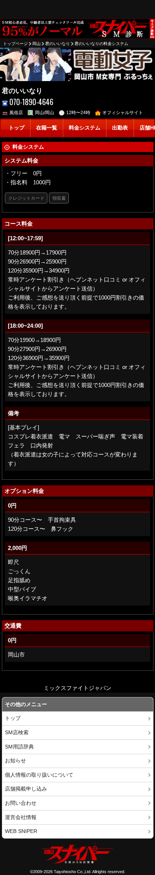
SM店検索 (17, 732)
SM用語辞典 (19, 747)
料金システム (84, 128)
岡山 (36, 43)
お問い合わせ (20, 803)
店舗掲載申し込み (26, 789)
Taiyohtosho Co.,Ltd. (72, 871)
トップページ (15, 43)
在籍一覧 (46, 128)
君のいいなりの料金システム (101, 43)
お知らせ (15, 761)
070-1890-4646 (31, 101)
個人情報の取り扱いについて (39, 775)
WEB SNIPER (21, 831)
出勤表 (120, 128)
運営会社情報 (20, 817)
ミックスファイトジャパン (77, 688)
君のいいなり (57, 43)
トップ (16, 128)
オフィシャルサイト (122, 112)
